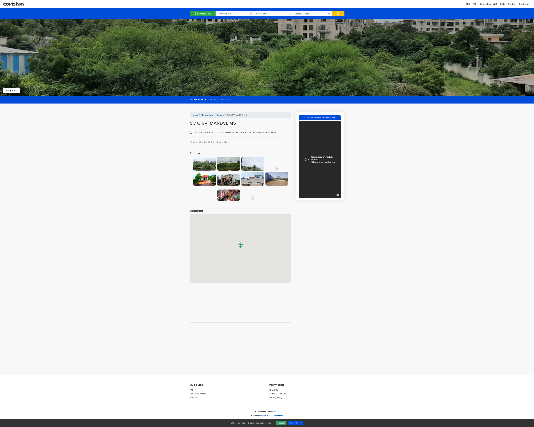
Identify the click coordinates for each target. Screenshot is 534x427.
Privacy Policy (295, 423)
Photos (214, 99)
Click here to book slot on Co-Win (319, 117)
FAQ (475, 4)
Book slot (524, 4)
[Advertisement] (240, 302)
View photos (11, 90)
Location (226, 99)
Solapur (220, 115)
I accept (281, 423)
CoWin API (263, 415)
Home (195, 115)
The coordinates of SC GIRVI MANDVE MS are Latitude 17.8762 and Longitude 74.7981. (236, 132)
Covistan (275, 411)
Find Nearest (204, 13)
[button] (240, 245)
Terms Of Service (277, 393)
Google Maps (277, 415)
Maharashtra (207, 115)
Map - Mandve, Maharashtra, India (210, 142)
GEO (468, 4)
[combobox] (235, 13)
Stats (502, 4)
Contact (512, 4)
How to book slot (488, 4)
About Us (273, 390)
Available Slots (198, 99)
